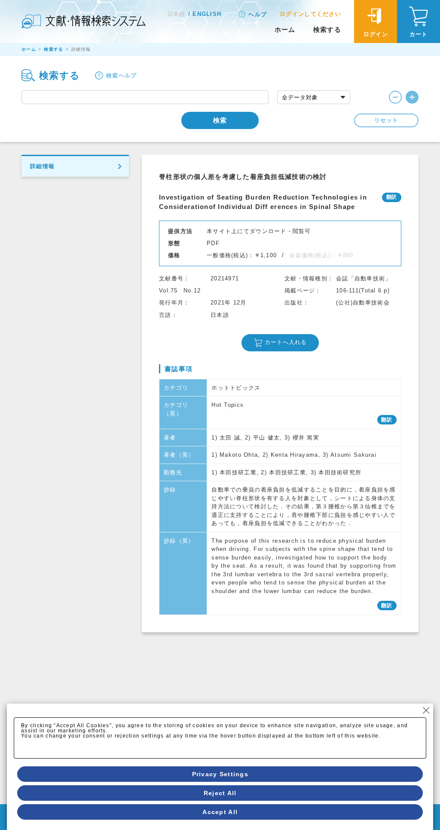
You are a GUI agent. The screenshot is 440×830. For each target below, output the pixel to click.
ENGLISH (206, 14)
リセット (386, 120)
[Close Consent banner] (426, 710)
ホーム (285, 29)
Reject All (220, 793)
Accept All (220, 811)
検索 (220, 120)
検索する (327, 29)
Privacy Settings (220, 774)
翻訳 (387, 420)
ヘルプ (257, 14)
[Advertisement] (280, 696)
